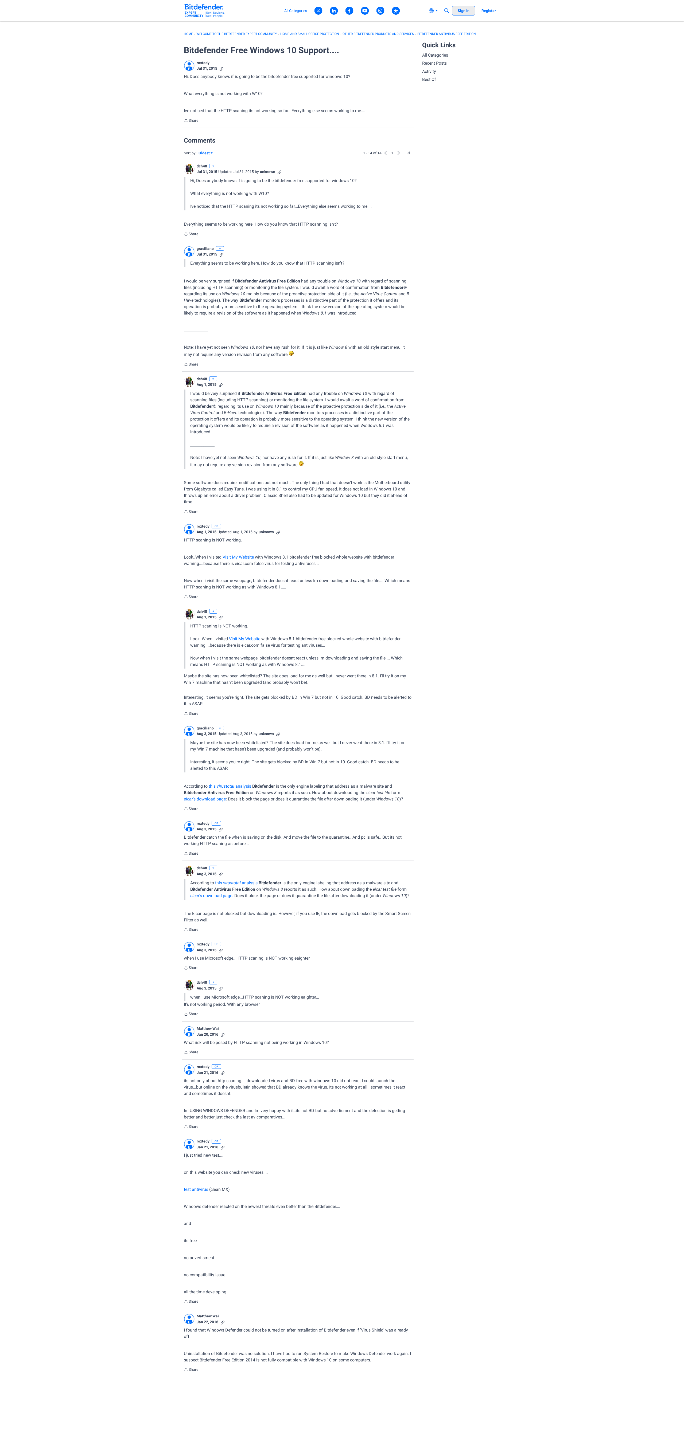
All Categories (435, 55)
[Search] (447, 10)
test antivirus (196, 1189)
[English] (204, 10)
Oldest (204, 153)
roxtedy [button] (203, 63)
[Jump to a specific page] (407, 153)
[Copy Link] (221, 68)
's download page (205, 799)
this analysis (230, 786)
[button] (189, 65)
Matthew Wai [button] (208, 1028)
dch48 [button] (202, 166)
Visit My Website (238, 557)
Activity (429, 71)
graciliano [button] (205, 248)
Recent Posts (434, 63)
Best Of (429, 79)
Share (191, 121)
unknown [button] (267, 172)
